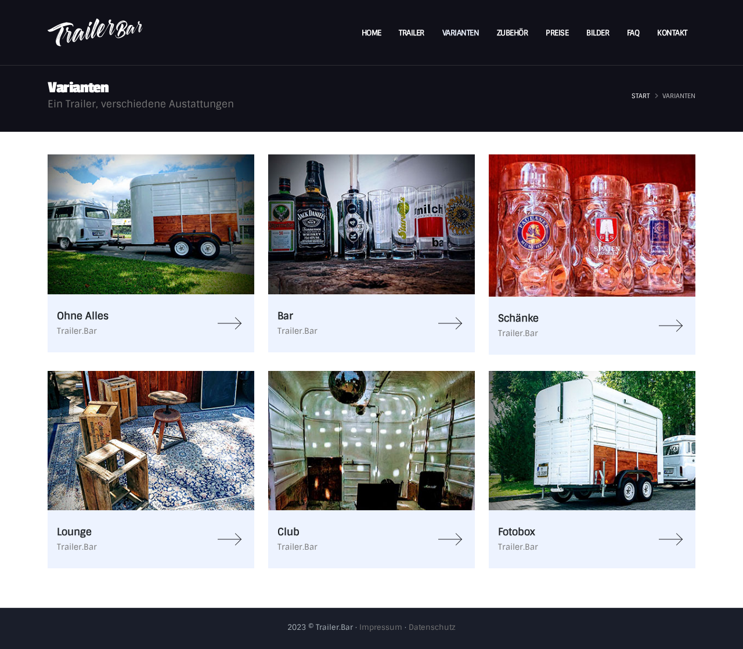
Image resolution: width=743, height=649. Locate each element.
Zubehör (512, 33)
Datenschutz (432, 627)
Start (641, 96)
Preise (557, 33)
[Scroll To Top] (722, 636)
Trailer (411, 33)
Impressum (380, 627)
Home (371, 33)
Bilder (597, 33)
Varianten (460, 33)
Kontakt (672, 33)
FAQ (633, 33)
